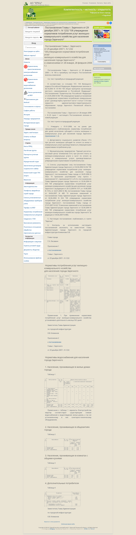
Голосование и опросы (32, 106)
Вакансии (27, 180)
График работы (29, 110)
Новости (27, 62)
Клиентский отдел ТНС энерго (32, 174)
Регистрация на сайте (31, 51)
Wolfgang (52, 529)
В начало (85, 3)
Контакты (100, 3)
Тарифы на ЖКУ (29, 208)
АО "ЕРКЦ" (36, 3)
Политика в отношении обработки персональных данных (32, 230)
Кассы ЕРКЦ (28, 146)
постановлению (55, 250)
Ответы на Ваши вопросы (30, 138)
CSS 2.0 (92, 529)
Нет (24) (98, 56)
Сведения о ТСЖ (30, 219)
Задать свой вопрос (31, 132)
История (27, 115)
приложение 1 (51, 136)
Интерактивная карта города (31, 124)
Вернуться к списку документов (52, 521)
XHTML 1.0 (87, 529)
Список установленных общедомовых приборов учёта (33, 201)
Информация (29, 22)
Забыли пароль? (30, 55)
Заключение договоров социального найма (32, 167)
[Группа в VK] (110, 23)
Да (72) (98, 54)
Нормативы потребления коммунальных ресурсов (33, 213)
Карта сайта (107, 3)
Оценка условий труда (32, 246)
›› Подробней (106, 15)
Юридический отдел (31, 161)
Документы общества (31, 250)
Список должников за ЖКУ (35, 93)
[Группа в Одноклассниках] (108, 23)
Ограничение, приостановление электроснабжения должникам (32, 70)
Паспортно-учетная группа (31, 155)
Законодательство (38, 22)
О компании (92, 3)
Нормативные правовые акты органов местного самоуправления (60, 22)
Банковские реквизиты (32, 223)
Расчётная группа (30, 150)
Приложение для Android (31, 100)
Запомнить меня (31, 47)
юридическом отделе (101, 81)
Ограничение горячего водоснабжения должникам (31, 83)
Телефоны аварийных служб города (32, 192)
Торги (26, 254)
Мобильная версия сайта (68, 524)
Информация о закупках (32, 242)
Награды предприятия (32, 119)
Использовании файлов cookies (32, 259)
